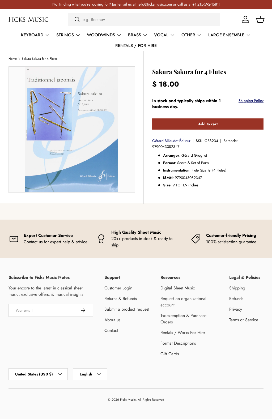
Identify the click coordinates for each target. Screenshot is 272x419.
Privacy (235, 309)
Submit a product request (126, 309)
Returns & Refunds (120, 299)
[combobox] (144, 19)
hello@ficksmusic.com (154, 4)
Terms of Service (243, 320)
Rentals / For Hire (136, 45)
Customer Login (118, 288)
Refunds (236, 299)
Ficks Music (128, 399)
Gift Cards (169, 354)
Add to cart (208, 124)
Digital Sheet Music (177, 288)
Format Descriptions (178, 343)
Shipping (237, 288)
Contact (111, 330)
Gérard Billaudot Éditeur (171, 140)
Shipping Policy (251, 100)
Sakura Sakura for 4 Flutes (39, 58)
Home (12, 58)
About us (112, 320)
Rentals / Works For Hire (182, 333)
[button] (260, 19)
